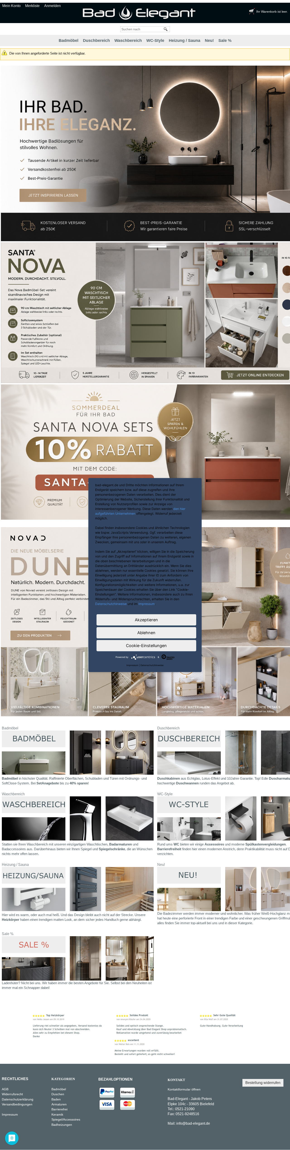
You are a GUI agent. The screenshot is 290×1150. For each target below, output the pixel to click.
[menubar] (145, 41)
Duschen (57, 1094)
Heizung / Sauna (184, 40)
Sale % (225, 40)
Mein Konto (11, 6)
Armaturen (59, 1104)
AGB (5, 1089)
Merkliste (32, 6)
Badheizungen (61, 1124)
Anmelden (52, 6)
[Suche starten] (165, 29)
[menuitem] (68, 41)
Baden (56, 1099)
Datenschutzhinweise (111, 603)
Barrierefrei (59, 1109)
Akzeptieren (146, 619)
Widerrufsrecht (12, 1094)
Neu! (209, 40)
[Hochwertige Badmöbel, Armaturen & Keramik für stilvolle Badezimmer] (140, 13)
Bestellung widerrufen (262, 1083)
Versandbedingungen (17, 1104)
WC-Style (155, 40)
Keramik (57, 1114)
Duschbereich (96, 40)
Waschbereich (128, 40)
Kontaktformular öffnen (184, 1089)
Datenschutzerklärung (25, 1099)
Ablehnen (146, 632)
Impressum (10, 1114)
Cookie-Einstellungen (146, 645)
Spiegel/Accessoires (65, 1119)
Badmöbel (68, 40)
